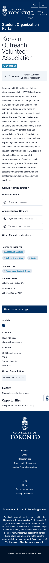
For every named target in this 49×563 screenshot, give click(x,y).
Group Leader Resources (24, 463)
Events (24, 454)
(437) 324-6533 (9, 338)
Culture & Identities (13, 258)
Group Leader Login (31, 14)
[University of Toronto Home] (12, 10)
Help (24, 11)
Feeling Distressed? (24, 493)
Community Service (13, 252)
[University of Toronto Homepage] (24, 427)
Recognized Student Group (17, 271)
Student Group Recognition (24, 467)
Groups (15, 76)
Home (24, 480)
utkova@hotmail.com (12, 342)
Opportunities (24, 458)
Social (32, 258)
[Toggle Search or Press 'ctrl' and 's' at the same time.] (34, 5)
